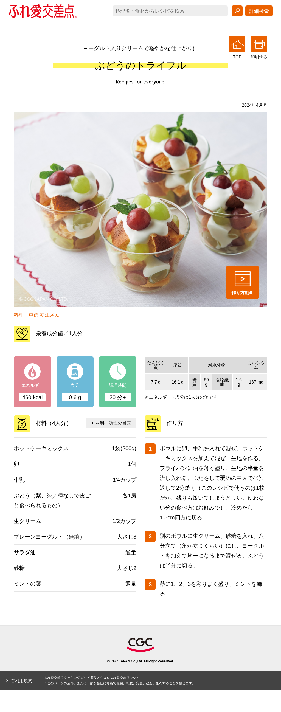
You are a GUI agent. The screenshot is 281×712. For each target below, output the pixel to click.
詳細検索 (259, 11)
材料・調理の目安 (113, 423)
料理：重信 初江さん (37, 315)
